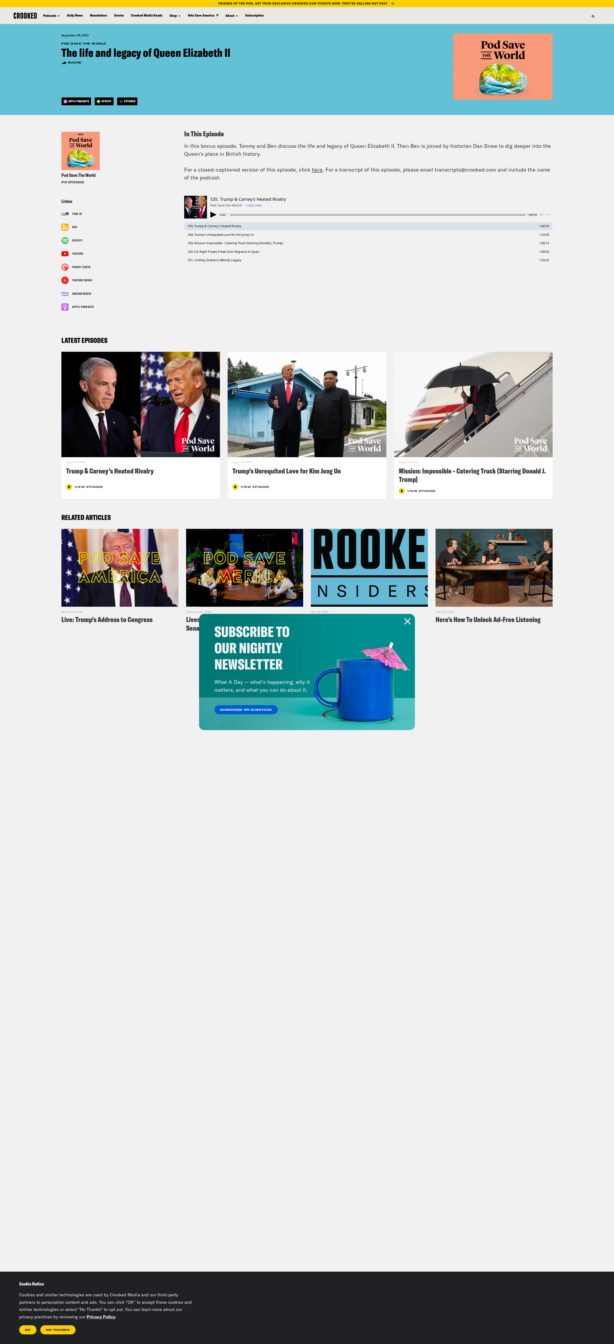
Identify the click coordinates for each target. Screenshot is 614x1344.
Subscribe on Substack (246, 710)
